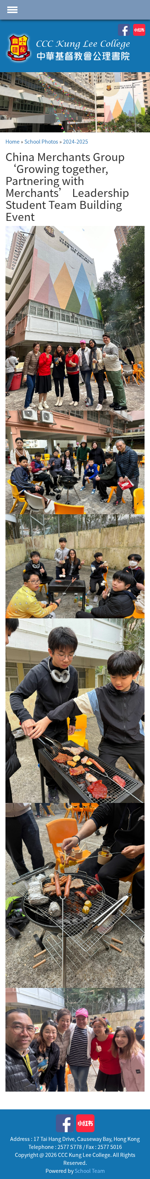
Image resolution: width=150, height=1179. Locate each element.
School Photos (41, 141)
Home (12, 141)
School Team (90, 1170)
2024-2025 (75, 141)
